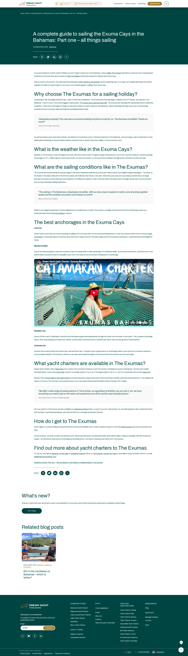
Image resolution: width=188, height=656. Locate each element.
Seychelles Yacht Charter (129, 624)
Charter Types (78, 604)
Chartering (27, 567)
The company (101, 608)
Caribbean (48, 565)
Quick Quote (155, 3)
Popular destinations (127, 605)
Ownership (142, 3)
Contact (148, 620)
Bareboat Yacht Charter (79, 608)
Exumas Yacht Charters (129, 637)
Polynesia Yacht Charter (129, 627)
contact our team (110, 454)
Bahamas (52, 47)
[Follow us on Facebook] (35, 636)
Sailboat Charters (76, 634)
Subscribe (49, 628)
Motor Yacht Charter (77, 625)
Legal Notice (48, 653)
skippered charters (78, 454)
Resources (151, 604)
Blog (147, 608)
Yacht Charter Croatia (128, 610)
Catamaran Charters (77, 637)
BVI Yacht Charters (127, 630)
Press (97, 612)
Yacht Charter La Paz (128, 634)
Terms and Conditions (62, 653)
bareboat (55, 454)
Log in (129, 652)
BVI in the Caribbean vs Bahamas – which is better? (37, 574)
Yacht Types (76, 630)
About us (98, 616)
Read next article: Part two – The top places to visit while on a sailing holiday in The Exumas (68, 462)
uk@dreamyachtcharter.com (45, 457)
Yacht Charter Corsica (128, 620)
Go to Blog (32, 511)
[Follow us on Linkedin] (41, 636)
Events (97, 603)
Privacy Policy (25, 653)
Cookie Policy (37, 653)
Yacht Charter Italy (127, 613)
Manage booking (151, 617)
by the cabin (64, 454)
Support (149, 613)
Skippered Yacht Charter (79, 611)
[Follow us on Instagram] (22, 636)
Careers (98, 619)
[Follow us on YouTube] (29, 636)
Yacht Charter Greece (128, 617)
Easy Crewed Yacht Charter (80, 615)
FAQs (147, 625)
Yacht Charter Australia (128, 641)
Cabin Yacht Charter (77, 618)
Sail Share (74, 621)
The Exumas (97, 454)
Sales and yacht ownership (105, 623)
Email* (22, 624)
